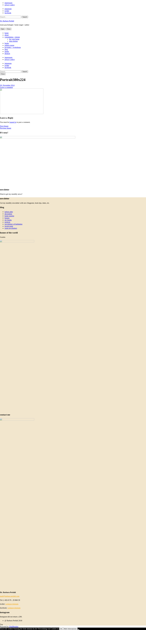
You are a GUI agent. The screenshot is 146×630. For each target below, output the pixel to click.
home (7, 33)
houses (7, 218)
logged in (12, 122)
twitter (7, 11)
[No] (78, 629)
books (7, 43)
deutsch (7, 53)
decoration (8, 214)
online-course (9, 45)
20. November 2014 (7, 85)
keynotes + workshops (13, 47)
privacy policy (10, 5)
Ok (61, 629)
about (7, 35)
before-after (9, 212)
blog (6, 49)
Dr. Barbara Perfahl (7, 21)
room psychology (11, 228)
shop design (13, 41)
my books (8, 220)
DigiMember (13, 626)
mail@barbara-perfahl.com (9, 596)
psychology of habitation (13, 224)
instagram (8, 9)
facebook (8, 13)
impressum (8, 3)
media (7, 51)
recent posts (9, 226)
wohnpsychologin (11, 604)
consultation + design (12, 37)
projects (7, 222)
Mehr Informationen (70, 629)
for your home (14, 39)
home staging (9, 216)
